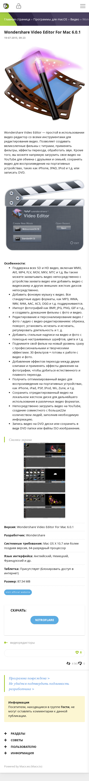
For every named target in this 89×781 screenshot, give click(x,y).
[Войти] (18, 6)
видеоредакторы (22, 643)
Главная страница (17, 19)
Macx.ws (24, 766)
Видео (74, 19)
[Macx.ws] (6, 6)
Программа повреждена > (29, 678)
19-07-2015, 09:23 (14, 38)
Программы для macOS (50, 19)
